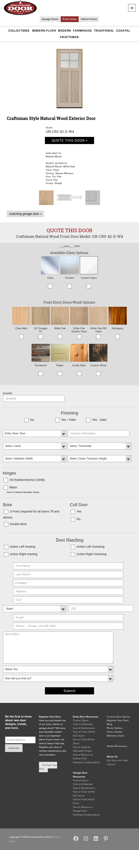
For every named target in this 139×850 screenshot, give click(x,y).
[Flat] (92, 197)
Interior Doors (89, 19)
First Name (68, 562)
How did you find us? (68, 674)
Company (68, 579)
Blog (109, 724)
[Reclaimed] (41, 353)
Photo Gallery (115, 728)
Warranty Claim (115, 735)
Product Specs (80, 720)
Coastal (123, 30)
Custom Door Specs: (99, 429)
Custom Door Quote (118, 716)
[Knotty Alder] (79, 353)
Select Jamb (35, 441)
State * (35, 604)
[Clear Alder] (21, 316)
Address (68, 587)
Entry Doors (70, 19)
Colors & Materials (83, 724)
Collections (18, 30)
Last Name (68, 570)
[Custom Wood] (98, 353)
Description (68, 630)
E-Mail (68, 613)
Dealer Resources (117, 746)
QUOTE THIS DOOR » (69, 140)
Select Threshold (99, 441)
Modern (64, 30)
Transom (99, 454)
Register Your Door (118, 720)
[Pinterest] (106, 840)
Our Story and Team (117, 760)
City (68, 596)
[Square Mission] (69, 197)
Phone (68, 622)
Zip (100, 604)
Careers (111, 764)
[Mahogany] (117, 316)
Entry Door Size (35, 429)
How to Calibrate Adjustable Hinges (23, 492)
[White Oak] (46, 197)
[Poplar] (60, 353)
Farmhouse (82, 30)
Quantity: (8, 393)
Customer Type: (68, 665)
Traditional (104, 30)
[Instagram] (86, 840)
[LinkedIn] (96, 840)
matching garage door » (25, 214)
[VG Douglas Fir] (41, 316)
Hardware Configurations (86, 762)
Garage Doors (50, 19)
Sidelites (35, 454)
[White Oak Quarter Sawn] (79, 316)
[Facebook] (76, 840)
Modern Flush (44, 30)
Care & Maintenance (84, 728)
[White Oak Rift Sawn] (98, 316)
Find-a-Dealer (114, 731)
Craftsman (69, 37)
